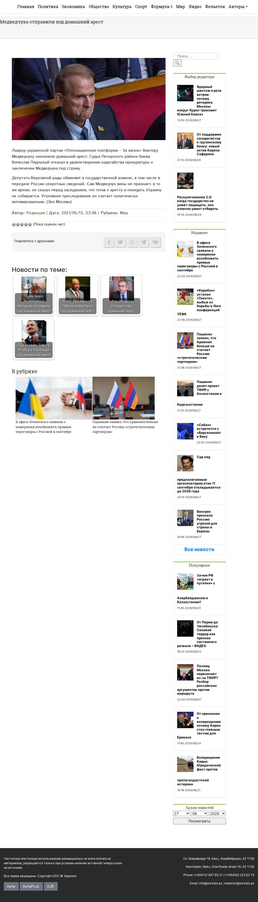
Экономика (73, 6)
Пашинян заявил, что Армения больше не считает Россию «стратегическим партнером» (125, 427)
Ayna (11, 886)
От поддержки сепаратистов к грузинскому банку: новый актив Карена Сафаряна (209, 144)
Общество (99, 6)
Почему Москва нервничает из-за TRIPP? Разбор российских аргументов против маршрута (197, 679)
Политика (48, 6)
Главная (25, 6)
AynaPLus (31, 886)
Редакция (35, 213)
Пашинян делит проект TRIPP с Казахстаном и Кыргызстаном (199, 393)
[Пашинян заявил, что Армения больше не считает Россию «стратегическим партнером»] (123, 398)
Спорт (141, 6)
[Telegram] (143, 242)
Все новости (199, 549)
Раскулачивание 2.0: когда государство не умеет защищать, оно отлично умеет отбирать (197, 203)
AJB (50, 886)
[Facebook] (109, 242)
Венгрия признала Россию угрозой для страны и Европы (207, 521)
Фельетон (215, 6)
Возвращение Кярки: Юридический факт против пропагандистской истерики (199, 770)
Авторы (237, 6)
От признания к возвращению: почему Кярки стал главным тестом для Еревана (199, 725)
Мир (180, 6)
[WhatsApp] (132, 242)
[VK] (155, 242)
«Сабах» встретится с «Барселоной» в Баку (209, 431)
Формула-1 (162, 6)
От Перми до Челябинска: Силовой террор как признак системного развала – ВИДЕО (197, 634)
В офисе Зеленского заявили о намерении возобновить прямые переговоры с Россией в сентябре (43, 427)
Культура (122, 6)
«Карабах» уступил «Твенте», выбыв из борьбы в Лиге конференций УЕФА (199, 302)
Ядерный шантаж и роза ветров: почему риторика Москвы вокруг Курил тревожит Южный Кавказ (199, 100)
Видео (195, 6)
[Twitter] (120, 242)
